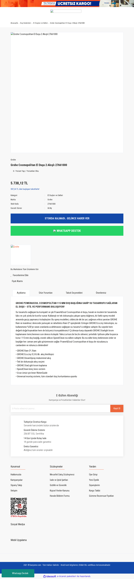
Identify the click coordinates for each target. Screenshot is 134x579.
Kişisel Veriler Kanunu (59, 490)
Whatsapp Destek (20, 573)
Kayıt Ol (117, 408)
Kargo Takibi (94, 490)
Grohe (13, 159)
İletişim (14, 490)
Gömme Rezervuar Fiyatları (101, 496)
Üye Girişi (93, 474)
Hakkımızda (16, 474)
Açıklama (21, 292)
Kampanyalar (17, 480)
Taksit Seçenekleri (74, 292)
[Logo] (65, 12)
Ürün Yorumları (45, 292)
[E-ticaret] (66, 576)
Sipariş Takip (16, 485)
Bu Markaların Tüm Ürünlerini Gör (25, 269)
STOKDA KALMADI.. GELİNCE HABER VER (67, 218)
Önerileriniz (101, 292)
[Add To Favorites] (67, 275)
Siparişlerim (94, 485)
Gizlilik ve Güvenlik (58, 485)
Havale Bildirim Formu (60, 496)
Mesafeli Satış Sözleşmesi (62, 474)
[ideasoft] (49, 576)
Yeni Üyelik (94, 480)
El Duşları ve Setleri (55, 195)
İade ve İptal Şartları (59, 480)
